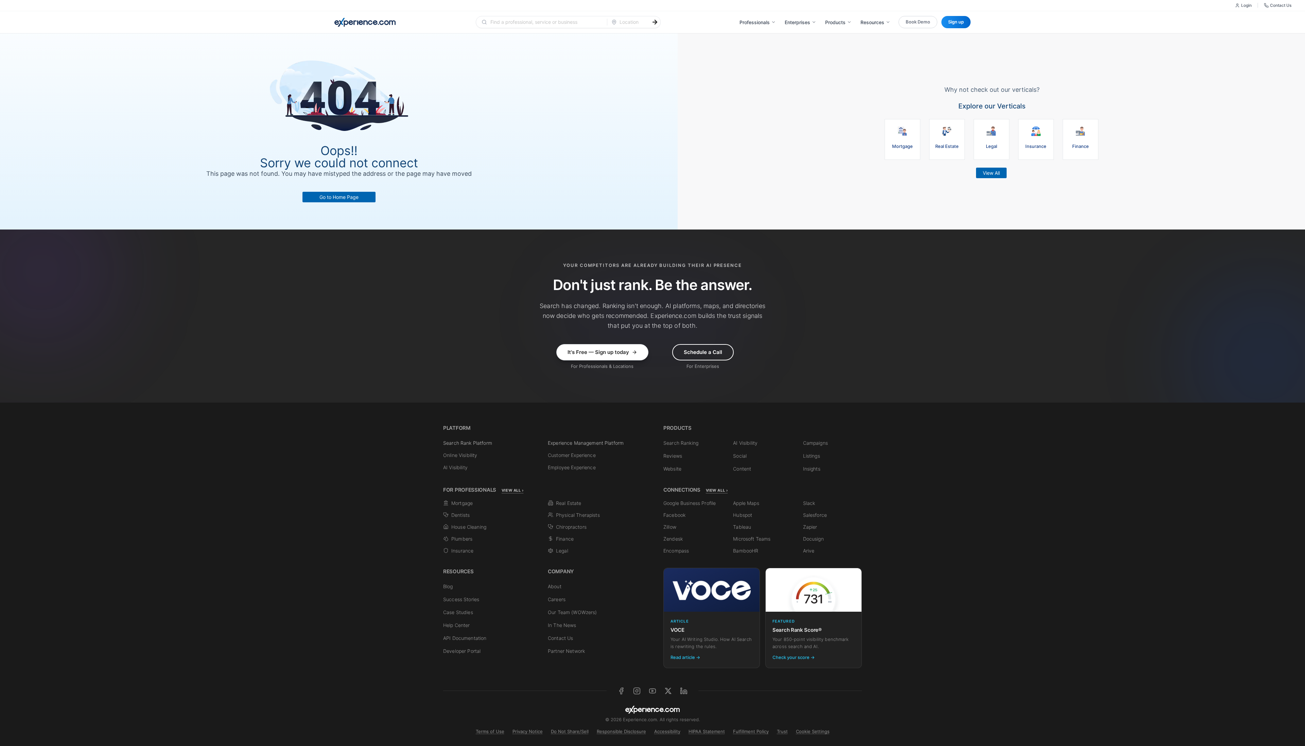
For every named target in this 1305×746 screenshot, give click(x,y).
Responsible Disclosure (621, 731)
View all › (513, 490)
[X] (668, 691)
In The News (562, 625)
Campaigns (815, 443)
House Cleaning (468, 527)
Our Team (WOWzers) (572, 612)
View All (991, 173)
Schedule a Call (703, 352)
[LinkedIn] (684, 691)
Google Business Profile (689, 503)
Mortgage (462, 503)
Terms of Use (490, 731)
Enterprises (797, 22)
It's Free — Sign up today (598, 352)
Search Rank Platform (467, 443)
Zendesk (673, 539)
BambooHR (745, 551)
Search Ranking (680, 443)
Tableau (742, 527)
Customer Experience (572, 455)
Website (672, 469)
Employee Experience (572, 467)
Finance (565, 539)
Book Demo (918, 21)
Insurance (462, 551)
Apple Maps (746, 503)
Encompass (676, 551)
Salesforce (815, 515)
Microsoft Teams (751, 539)
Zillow (669, 527)
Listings (811, 456)
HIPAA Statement (707, 731)
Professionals (755, 22)
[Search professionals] (654, 22)
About (554, 586)
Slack (809, 503)
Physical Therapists (578, 515)
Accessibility (667, 731)
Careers (557, 599)
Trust (782, 731)
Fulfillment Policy (751, 731)
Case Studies (458, 612)
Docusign (813, 539)
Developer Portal (462, 651)
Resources (872, 22)
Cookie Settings (813, 731)
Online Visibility (460, 455)
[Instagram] (637, 691)
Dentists (460, 515)
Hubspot (742, 515)
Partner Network (566, 651)
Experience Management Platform (586, 443)
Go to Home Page (339, 197)
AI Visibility (455, 467)
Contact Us (1280, 5)
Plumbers (461, 539)
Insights (811, 469)
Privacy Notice (527, 731)
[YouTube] (652, 691)
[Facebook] (621, 691)
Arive (809, 551)
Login (1246, 5)
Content (742, 469)
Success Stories (461, 599)
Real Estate (568, 503)
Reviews (672, 456)
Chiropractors (571, 527)
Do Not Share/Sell (570, 731)
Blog (448, 586)
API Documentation (464, 638)
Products (835, 22)
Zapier (810, 527)
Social (740, 456)
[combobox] (545, 22)
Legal (562, 551)
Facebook (674, 515)
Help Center (456, 625)
